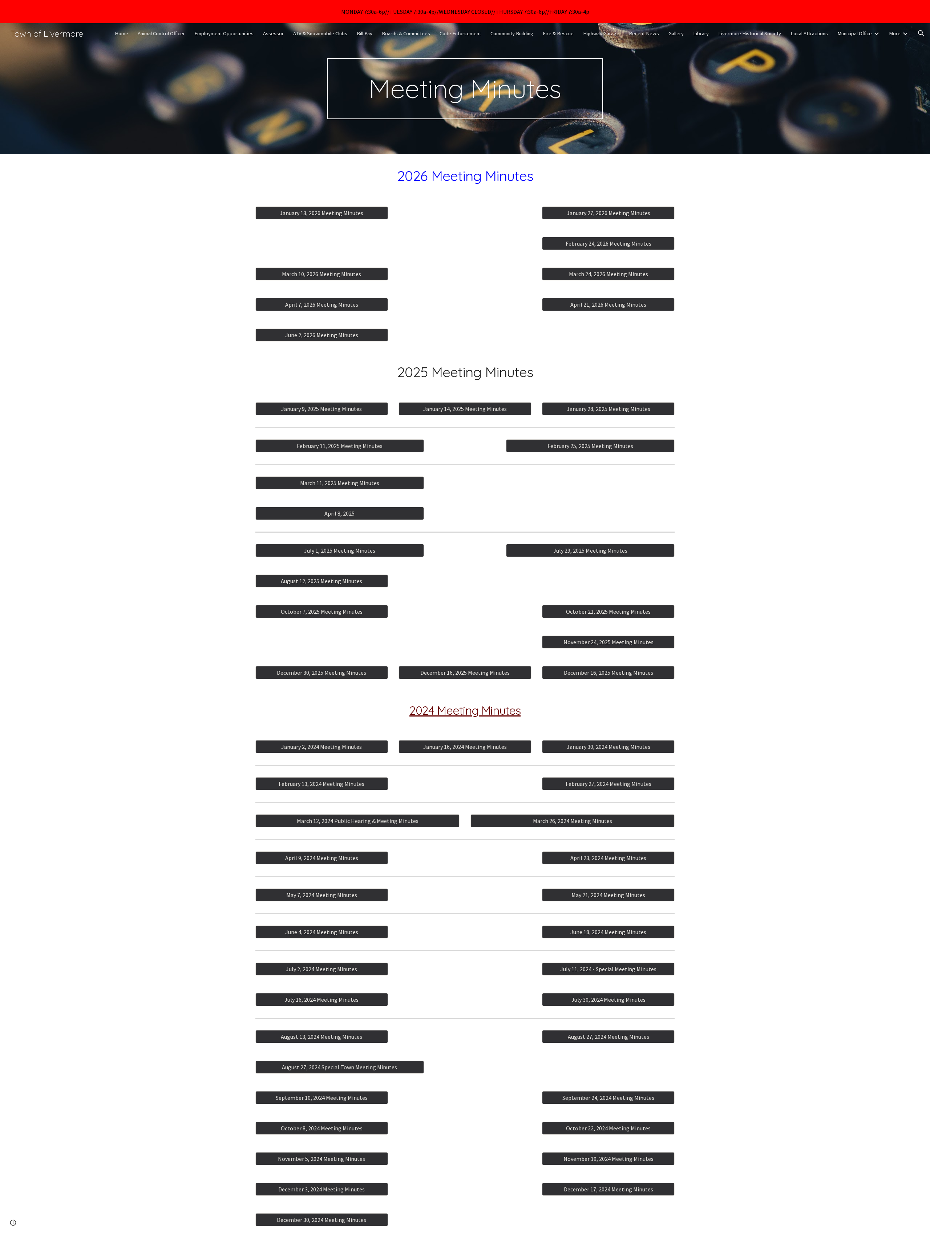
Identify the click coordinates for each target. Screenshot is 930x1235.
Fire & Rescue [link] (558, 33)
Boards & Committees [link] (406, 33)
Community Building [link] (511, 33)
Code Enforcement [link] (460, 33)
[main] (465, 88)
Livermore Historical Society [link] (749, 33)
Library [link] (701, 33)
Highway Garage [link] (601, 33)
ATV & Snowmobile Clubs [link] (320, 33)
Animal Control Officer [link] (161, 33)
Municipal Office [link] (854, 33)
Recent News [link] (644, 33)
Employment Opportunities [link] (224, 33)
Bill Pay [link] (364, 33)
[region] (465, 11)
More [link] (895, 33)
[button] (921, 33)
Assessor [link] (273, 33)
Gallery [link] (676, 33)
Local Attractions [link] (809, 33)
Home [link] (121, 33)
